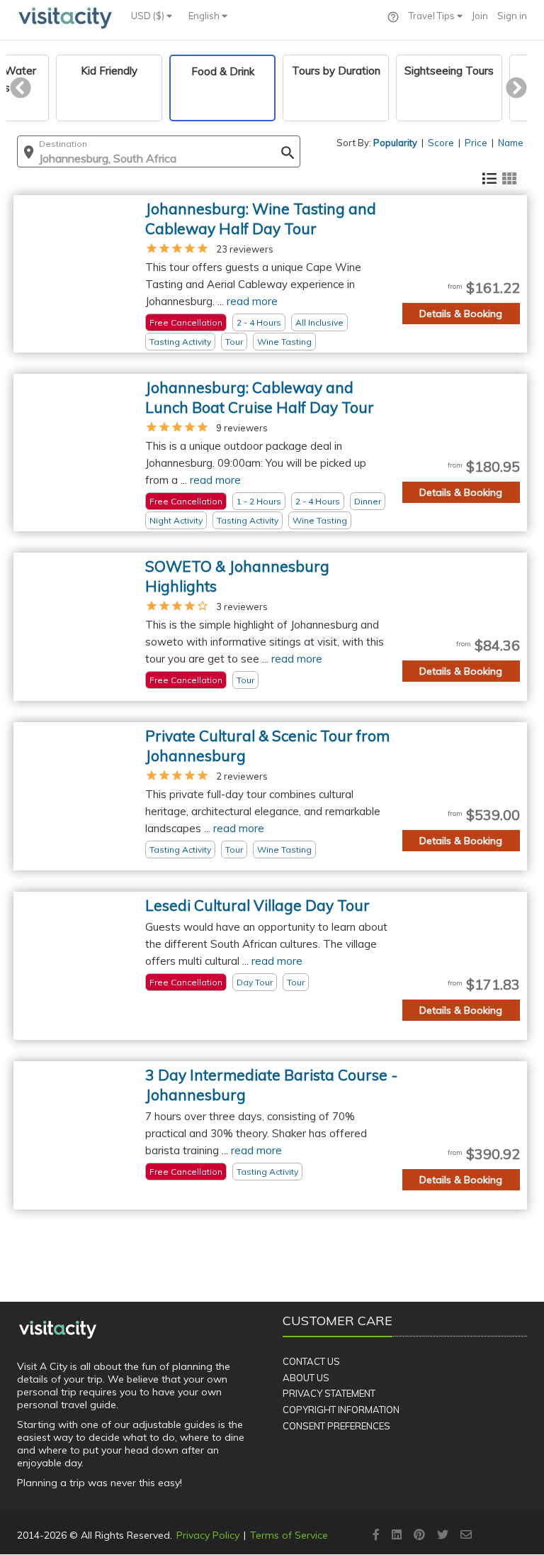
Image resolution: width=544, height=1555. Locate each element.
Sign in (512, 15)
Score (441, 142)
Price (476, 142)
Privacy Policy (207, 1535)
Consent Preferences (336, 1426)
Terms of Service (289, 1535)
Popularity (395, 142)
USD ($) (148, 15)
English (205, 15)
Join (480, 15)
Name (510, 142)
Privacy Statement (329, 1393)
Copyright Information (341, 1409)
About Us (306, 1377)
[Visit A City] (57, 1329)
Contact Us (311, 1361)
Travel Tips (433, 15)
